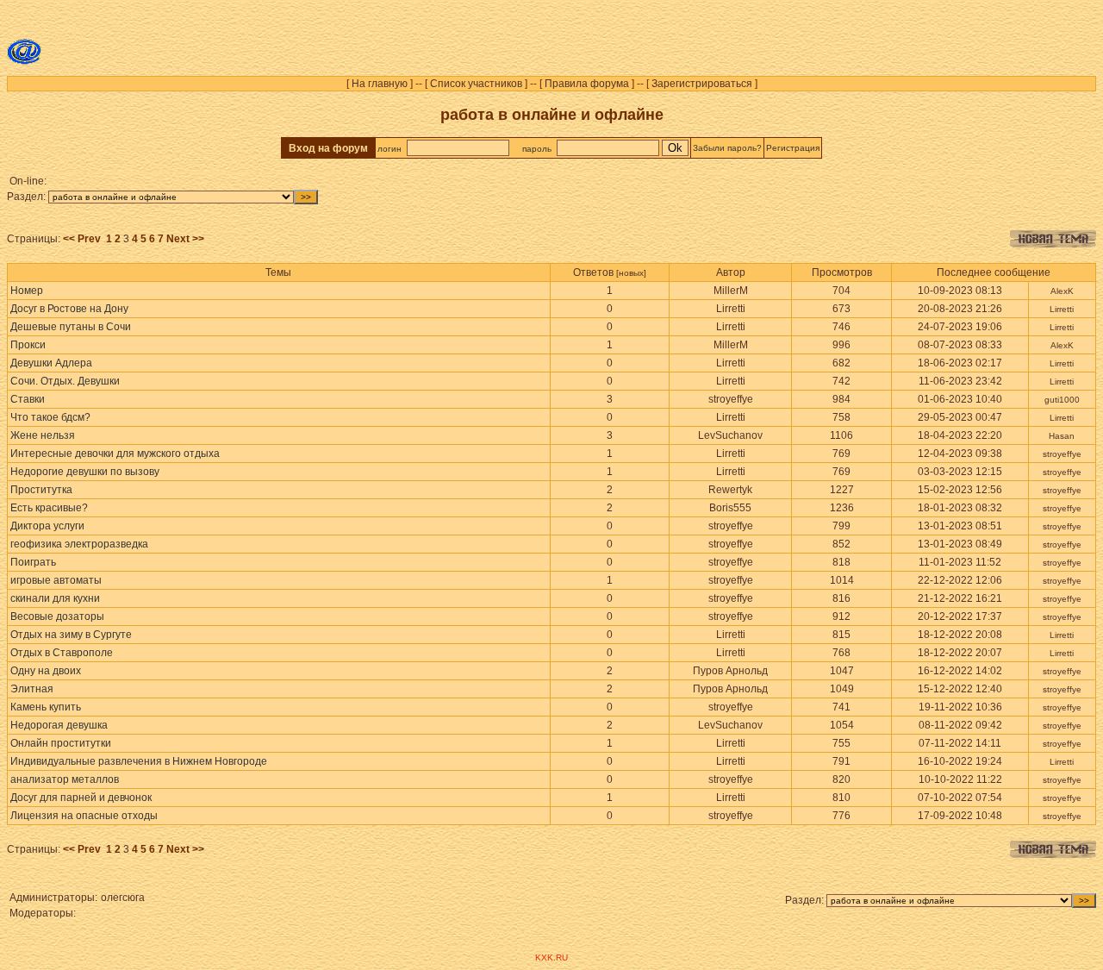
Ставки (27, 399)
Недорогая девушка (59, 725)
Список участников (476, 84)
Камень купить (45, 707)
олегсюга (123, 898)
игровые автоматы (56, 580)
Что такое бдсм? (50, 417)
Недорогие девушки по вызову (84, 472)
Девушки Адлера (51, 363)
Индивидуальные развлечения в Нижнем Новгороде (138, 761)
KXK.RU (551, 957)
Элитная (31, 689)
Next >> (185, 239)
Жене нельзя (42, 435)
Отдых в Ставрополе (61, 653)
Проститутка (41, 490)
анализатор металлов (64, 779)
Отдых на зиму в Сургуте (71, 635)
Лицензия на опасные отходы (84, 816)
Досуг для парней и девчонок (81, 798)
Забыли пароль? (727, 148)
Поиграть (33, 562)
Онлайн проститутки (60, 743)
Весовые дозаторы (57, 616)
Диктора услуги (47, 526)
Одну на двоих (45, 671)
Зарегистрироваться (701, 84)
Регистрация (792, 148)
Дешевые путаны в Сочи (70, 327)
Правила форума (587, 84)
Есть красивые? (49, 508)
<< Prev (82, 239)
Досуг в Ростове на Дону (69, 309)
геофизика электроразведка (79, 544)
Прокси (28, 345)
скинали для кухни (55, 598)
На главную (380, 84)
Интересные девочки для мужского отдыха (115, 453)
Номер (26, 291)
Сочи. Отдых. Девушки (65, 381)
